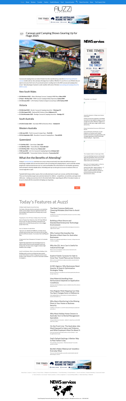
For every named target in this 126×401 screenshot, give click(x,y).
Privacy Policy (40, 372)
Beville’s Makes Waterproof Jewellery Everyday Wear (64, 350)
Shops (27, 2)
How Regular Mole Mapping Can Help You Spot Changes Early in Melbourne (64, 292)
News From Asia (83, 2)
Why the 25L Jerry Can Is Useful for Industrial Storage (64, 246)
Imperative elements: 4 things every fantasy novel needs (94, 116)
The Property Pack (100, 2)
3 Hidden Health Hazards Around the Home (29, 207)
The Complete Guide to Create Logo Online (94, 153)
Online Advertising (83, 374)
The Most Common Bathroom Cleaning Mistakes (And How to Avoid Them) (64, 210)
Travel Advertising (62, 372)
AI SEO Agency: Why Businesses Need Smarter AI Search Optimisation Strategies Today (64, 268)
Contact (34, 372)
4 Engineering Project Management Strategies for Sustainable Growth (33, 240)
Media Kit (91, 374)
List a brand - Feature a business (49, 374)
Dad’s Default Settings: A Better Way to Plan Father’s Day (64, 339)
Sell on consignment (61, 374)
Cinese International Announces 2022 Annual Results (94, 129)
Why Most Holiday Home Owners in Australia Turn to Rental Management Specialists (64, 316)
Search (29, 372)
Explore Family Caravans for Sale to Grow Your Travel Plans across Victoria (65, 257)
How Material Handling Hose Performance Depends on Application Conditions (64, 280)
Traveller (39, 2)
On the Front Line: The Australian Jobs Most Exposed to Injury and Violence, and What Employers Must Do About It (65, 328)
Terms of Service (37, 374)
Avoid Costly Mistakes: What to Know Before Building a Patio (33, 251)
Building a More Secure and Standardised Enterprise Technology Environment (64, 222)
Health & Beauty (54, 2)
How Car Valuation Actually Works (27, 228)
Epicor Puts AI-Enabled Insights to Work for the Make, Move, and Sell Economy (94, 165)
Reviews (33, 2)
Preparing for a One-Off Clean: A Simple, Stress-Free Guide (32, 217)
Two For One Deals (81, 372)
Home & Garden (69, 2)
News (91, 2)
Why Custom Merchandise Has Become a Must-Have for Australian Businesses (64, 235)
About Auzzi (24, 372)
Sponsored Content (100, 372)
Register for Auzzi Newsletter (51, 372)
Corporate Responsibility (72, 374)
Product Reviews (71, 372)
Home (22, 2)
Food (62, 2)
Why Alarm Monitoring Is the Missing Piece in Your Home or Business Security (64, 303)
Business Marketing (90, 372)
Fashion (46, 2)
